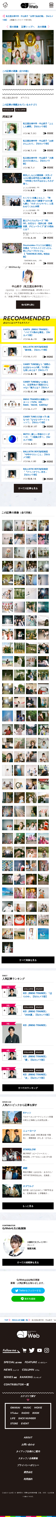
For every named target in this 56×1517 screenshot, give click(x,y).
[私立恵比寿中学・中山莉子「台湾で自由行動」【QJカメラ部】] (7, 525)
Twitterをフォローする (30, 1290)
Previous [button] (4, 1245)
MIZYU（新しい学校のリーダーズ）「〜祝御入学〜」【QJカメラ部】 (36, 437)
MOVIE (38, 1408)
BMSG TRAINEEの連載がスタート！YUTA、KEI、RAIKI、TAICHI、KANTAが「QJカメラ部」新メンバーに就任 (36, 402)
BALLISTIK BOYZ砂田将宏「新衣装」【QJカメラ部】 (35, 348)
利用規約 (28, 1479)
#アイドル (25, 97)
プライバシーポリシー (28, 1465)
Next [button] (49, 1245)
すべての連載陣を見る (28, 1262)
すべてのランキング (28, 1087)
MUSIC (27, 1408)
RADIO (25, 1413)
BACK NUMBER (27, 1418)
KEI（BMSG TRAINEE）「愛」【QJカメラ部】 (35, 1058)
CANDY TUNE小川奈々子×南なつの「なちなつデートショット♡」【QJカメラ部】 (36, 419)
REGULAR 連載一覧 (20, 1320)
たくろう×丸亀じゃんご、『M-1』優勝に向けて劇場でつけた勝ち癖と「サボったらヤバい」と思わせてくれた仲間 (38, 202)
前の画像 (14, 26)
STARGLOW (29, 1149)
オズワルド (28, 1185)
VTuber (14, 1413)
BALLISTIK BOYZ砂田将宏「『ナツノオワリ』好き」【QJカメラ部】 (35, 472)
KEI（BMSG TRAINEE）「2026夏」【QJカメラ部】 (37, 1013)
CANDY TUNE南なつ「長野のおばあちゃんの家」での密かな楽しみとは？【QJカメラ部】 (36, 367)
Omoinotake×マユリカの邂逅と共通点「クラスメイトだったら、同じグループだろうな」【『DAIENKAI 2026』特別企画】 (38, 251)
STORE (14, 1424)
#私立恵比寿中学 (10, 97)
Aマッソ (27, 1112)
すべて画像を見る (28, 959)
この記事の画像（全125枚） (16, 70)
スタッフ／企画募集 (28, 1458)
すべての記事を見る (28, 488)
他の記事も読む (28, 304)
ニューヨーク (29, 1130)
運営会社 (28, 1472)
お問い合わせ (28, 1445)
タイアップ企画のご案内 (28, 1452)
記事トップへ (28, 26)
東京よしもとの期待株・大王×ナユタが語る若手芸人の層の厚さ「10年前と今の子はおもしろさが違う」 (38, 179)
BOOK (35, 1413)
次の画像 (42, 26)
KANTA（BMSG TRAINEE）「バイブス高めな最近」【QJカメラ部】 (36, 332)
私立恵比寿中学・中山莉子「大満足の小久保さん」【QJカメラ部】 (38, 160)
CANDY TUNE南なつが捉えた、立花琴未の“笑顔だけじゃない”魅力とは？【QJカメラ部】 (36, 384)
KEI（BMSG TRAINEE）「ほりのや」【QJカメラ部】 (37, 994)
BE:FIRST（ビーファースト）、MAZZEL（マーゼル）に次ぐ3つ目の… (37, 1156)
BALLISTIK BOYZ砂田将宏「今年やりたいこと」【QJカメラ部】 (36, 454)
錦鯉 (25, 1167)
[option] (8, 79)
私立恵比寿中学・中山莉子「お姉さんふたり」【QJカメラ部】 (38, 142)
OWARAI (15, 1408)
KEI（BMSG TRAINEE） (35, 1025)
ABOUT (28, 1438)
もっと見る (28, 1205)
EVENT (25, 1424)
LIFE (12, 1418)
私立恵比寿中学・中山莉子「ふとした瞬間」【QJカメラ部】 (38, 125)
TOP (6, 1320)
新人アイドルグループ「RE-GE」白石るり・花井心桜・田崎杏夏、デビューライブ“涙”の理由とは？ (38, 225)
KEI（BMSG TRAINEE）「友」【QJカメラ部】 (35, 1076)
